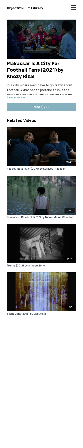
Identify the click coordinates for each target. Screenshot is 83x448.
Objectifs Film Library (25, 8)
